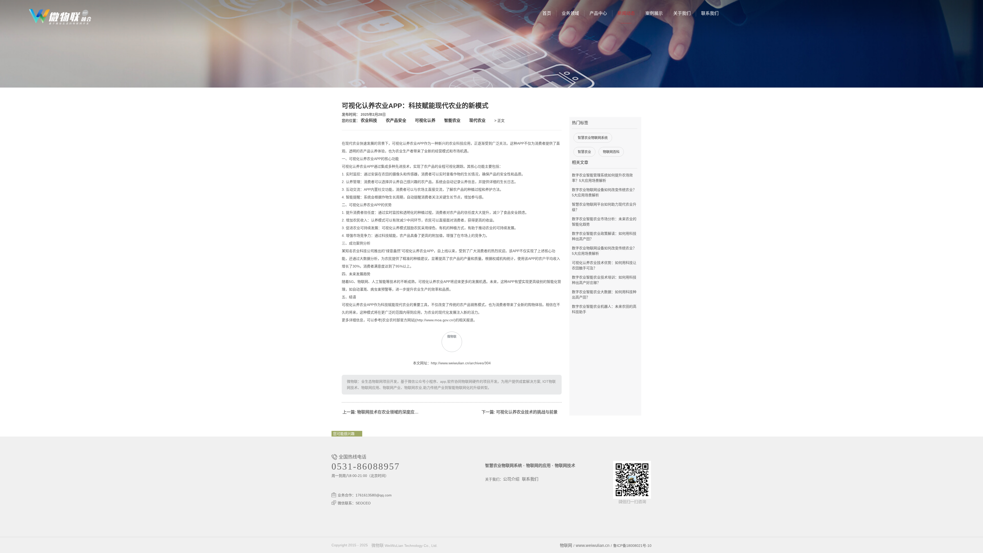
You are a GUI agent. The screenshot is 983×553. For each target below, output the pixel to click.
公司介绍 (511, 479)
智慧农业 (584, 152)
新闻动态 (626, 13)
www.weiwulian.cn (593, 545)
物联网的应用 (538, 465)
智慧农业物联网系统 (593, 138)
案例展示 (654, 13)
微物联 (377, 545)
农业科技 (369, 120)
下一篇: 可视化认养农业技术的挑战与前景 (520, 412)
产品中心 (598, 13)
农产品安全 (396, 120)
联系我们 (710, 13)
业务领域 (570, 13)
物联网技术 (565, 465)
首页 (546, 13)
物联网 (566, 545)
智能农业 (452, 120)
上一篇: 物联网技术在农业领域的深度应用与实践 (383, 412)
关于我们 (682, 13)
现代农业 (477, 120)
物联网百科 (611, 152)
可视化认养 (425, 120)
